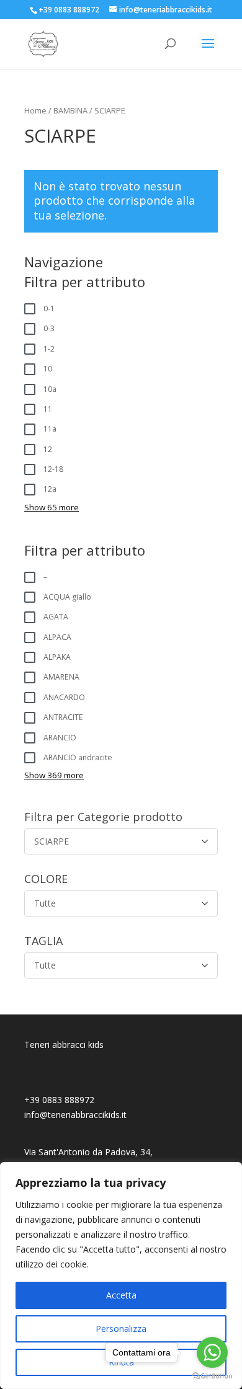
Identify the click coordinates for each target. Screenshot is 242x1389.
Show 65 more (51, 507)
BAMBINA (70, 110)
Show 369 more (54, 775)
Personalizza (121, 1328)
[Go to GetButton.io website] (212, 1376)
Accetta (121, 1295)
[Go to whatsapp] (212, 1352)
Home (35, 110)
